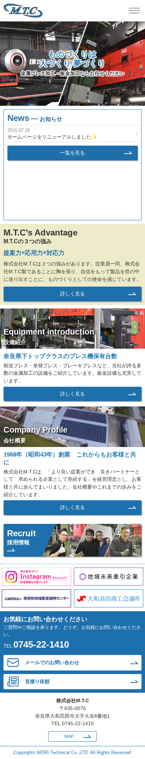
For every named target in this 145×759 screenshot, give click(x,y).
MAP (69, 736)
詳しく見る (72, 293)
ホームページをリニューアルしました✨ (52, 137)
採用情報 (21, 536)
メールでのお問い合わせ (52, 662)
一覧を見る (72, 152)
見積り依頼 (37, 681)
